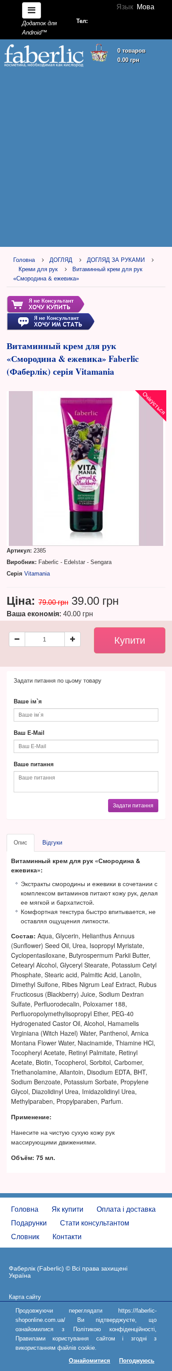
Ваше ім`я (28, 701)
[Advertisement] (86, 158)
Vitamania (37, 573)
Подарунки (29, 1223)
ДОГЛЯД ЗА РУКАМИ (116, 260)
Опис (20, 842)
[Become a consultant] (50, 321)
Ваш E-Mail (29, 733)
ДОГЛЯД (60, 260)
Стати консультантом (94, 1223)
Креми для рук (38, 269)
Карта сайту (25, 1297)
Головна (24, 260)
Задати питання (133, 806)
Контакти (67, 1236)
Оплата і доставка (126, 1209)
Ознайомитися (89, 1360)
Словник (25, 1236)
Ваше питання (34, 764)
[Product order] (45, 304)
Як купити (67, 1209)
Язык (124, 7)
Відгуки (52, 842)
